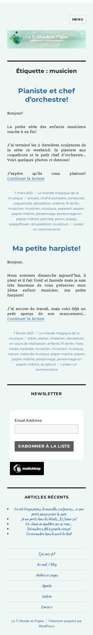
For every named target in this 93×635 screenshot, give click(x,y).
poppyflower (19, 224)
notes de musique (34, 354)
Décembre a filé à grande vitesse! (48, 528)
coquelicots (22, 203)
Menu (77, 19)
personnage (46, 214)
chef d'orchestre (53, 198)
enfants (58, 203)
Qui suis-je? (46, 553)
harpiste (27, 349)
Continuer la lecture (25, 178)
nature (13, 354)
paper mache (62, 354)
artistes (33, 198)
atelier (43, 338)
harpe (14, 349)
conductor (76, 198)
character (57, 338)
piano (59, 219)
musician (16, 208)
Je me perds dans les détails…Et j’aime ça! (48, 519)
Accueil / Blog (46, 564)
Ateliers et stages (46, 575)
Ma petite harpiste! (46, 248)
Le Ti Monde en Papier (27, 621)
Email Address (30, 420)
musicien (32, 208)
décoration (42, 203)
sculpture (60, 224)
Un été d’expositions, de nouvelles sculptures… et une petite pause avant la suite (48, 512)
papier (78, 208)
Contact (46, 607)
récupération (41, 224)
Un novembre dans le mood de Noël (48, 533)
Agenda (47, 585)
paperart (65, 208)
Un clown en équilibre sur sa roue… (48, 524)
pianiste (47, 219)
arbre (32, 338)
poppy (71, 219)
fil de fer (72, 203)
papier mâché (23, 214)
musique (49, 208)
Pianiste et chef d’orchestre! (46, 95)
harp (79, 343)
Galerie (46, 596)
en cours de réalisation (27, 343)
